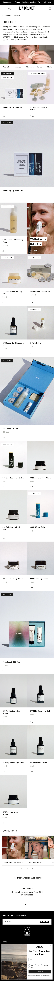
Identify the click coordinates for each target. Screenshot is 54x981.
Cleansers (30, 67)
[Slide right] (32, 869)
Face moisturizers (35, 862)
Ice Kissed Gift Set (11, 428)
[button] (4, 8)
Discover (34, 250)
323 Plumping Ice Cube (40, 291)
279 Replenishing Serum (13, 763)
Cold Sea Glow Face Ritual (38, 108)
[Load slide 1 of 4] (22, 904)
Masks (49, 67)
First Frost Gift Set (11, 662)
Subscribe (44, 922)
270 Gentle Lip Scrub (39, 579)
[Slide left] (21, 869)
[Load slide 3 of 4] (28, 904)
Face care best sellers (13, 862)
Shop (5, 942)
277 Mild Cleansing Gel (40, 711)
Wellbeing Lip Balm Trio (13, 107)
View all (6, 67)
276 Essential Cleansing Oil (13, 344)
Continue (40, 972)
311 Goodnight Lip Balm (13, 478)
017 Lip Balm (35, 343)
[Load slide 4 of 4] (31, 904)
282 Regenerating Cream (10, 813)
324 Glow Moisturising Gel (12, 292)
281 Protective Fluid (38, 763)
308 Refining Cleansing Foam (13, 241)
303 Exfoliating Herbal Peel (12, 528)
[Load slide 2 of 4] (25, 904)
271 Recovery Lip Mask (13, 579)
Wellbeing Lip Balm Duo (13, 191)
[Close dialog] (51, 946)
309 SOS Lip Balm (37, 527)
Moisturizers (17, 67)
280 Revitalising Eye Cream (11, 712)
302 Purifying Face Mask (40, 478)
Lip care (40, 67)
